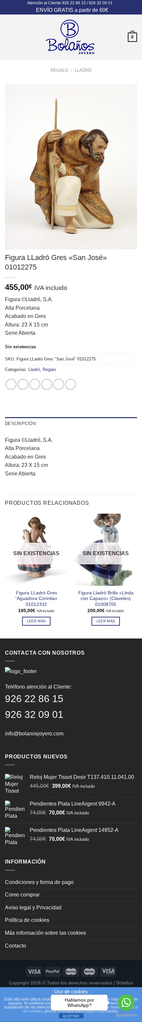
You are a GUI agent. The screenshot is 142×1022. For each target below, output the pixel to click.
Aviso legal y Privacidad (33, 907)
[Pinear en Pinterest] (58, 384)
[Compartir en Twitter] (34, 384)
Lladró (83, 70)
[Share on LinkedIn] (70, 384)
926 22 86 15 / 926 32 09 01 (87, 3)
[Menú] (9, 37)
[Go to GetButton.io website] (126, 1015)
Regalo (59, 70)
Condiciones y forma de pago (39, 882)
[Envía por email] (46, 384)
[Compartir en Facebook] (23, 384)
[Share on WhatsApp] (11, 384)
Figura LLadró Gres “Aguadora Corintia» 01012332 (36, 598)
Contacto (15, 946)
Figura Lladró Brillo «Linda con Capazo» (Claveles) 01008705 (105, 598)
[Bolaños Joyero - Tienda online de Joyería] (70, 37)
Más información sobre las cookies (45, 933)
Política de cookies (27, 920)
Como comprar (22, 894)
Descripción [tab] (20, 423)
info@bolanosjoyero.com (34, 733)
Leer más (36, 621)
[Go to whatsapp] (126, 1002)
